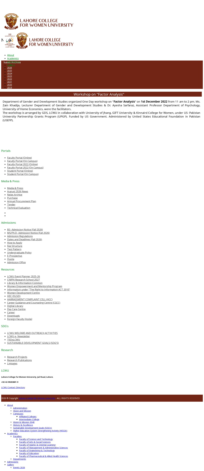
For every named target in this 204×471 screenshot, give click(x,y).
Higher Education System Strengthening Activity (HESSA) (40, 430)
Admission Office (16, 262)
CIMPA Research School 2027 (23, 279)
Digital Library (15, 306)
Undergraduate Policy (19, 252)
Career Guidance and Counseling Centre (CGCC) (33, 302)
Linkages (12, 363)
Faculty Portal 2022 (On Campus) (25, 167)
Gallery (11, 65)
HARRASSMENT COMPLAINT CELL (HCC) (30, 299)
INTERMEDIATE (47, 5)
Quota (10, 259)
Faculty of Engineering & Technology (37, 450)
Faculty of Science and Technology (36, 439)
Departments (19, 459)
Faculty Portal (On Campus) (22, 161)
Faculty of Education (29, 453)
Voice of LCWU (98, 5)
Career (11, 312)
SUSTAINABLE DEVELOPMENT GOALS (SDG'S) (33, 343)
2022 (9, 79)
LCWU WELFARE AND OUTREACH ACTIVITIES (32, 333)
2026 (9, 67)
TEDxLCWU (13, 339)
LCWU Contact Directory (13, 387)
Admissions (13, 61)
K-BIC (60, 5)
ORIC (35, 5)
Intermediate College (29, 419)
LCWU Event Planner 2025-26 (23, 276)
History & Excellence (23, 425)
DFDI (56, 5)
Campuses (18, 413)
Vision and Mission (22, 410)
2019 (9, 87)
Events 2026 (19, 467)
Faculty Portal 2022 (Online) (22, 164)
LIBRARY (72, 5)
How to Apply (14, 242)
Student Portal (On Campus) (23, 174)
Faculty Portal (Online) (19, 157)
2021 (9, 81)
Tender (11, 204)
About (10, 55)
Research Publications (19, 360)
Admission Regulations (20, 236)
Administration (20, 408)
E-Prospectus (14, 255)
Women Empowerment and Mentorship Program (34, 286)
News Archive (14, 194)
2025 (9, 70)
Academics (13, 58)
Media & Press (15, 188)
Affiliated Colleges (27, 416)
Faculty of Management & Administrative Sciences (43, 447)
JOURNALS (80, 5)
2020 (9, 84)
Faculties (17, 436)
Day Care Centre (16, 309)
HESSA (17, 5)
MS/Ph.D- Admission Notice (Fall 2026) (28, 233)
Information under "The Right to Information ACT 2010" (38, 289)
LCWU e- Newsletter (18, 336)
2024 (9, 73)
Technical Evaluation (18, 207)
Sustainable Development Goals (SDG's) (32, 427)
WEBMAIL (109, 5)
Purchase (12, 198)
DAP (64, 5)
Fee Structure (14, 246)
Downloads (13, 315)
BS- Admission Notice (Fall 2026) (25, 229)
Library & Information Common (24, 283)
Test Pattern (14, 249)
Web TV (88, 5)
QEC (39, 5)
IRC (67, 5)
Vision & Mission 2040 (23, 422)
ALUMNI (10, 5)
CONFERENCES (26, 5)
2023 (9, 76)
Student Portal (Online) (20, 171)
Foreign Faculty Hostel (19, 319)
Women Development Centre (23, 292)
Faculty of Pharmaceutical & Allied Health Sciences (43, 456)
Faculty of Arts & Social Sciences (35, 442)
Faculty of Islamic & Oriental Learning (37, 444)
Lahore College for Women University (37, 398)
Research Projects (17, 357)
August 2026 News (17, 191)
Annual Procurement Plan (21, 201)
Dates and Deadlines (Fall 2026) (24, 239)
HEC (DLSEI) (13, 296)
